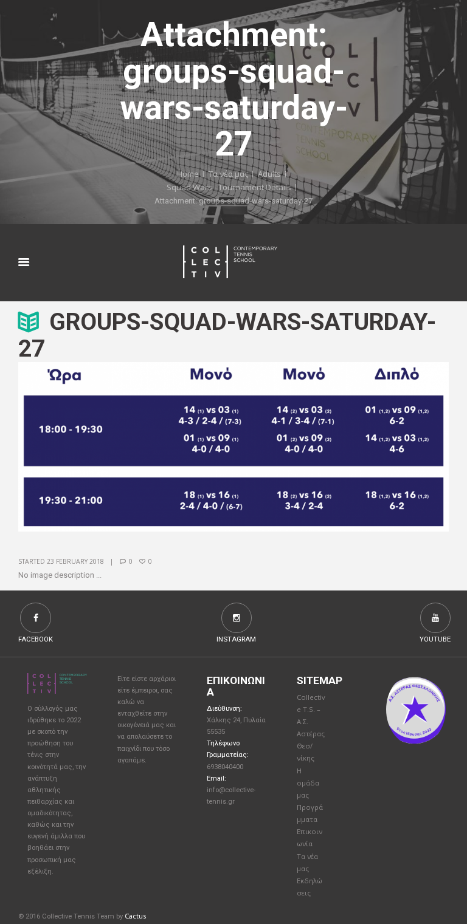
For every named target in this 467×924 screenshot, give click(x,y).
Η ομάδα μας (308, 782)
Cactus (135, 915)
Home (188, 173)
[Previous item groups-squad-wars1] (126, 446)
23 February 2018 (75, 561)
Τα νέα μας (228, 173)
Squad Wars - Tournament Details (229, 187)
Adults (269, 173)
